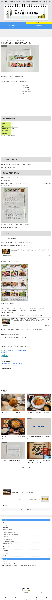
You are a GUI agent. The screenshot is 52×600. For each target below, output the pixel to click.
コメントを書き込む (26, 509)
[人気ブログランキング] (5, 357)
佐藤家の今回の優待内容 (26, 91)
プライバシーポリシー (9, 592)
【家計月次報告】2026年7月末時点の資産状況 (11, 363)
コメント (23, 93)
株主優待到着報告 (5, 368)
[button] (48, 327)
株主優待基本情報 (25, 87)
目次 (24, 85)
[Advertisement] (26, 33)
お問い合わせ (42, 592)
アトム (12, 368)
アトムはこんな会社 (26, 89)
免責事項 (26, 592)
